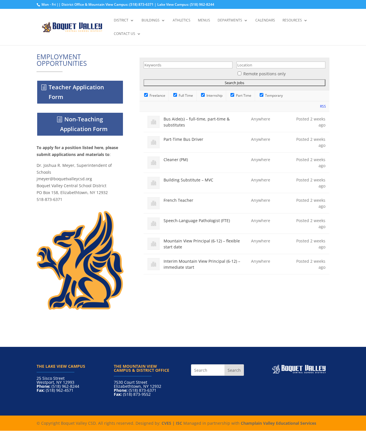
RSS (323, 106)
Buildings (151, 20)
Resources (292, 20)
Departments (230, 20)
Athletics (181, 20)
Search (234, 370)
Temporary (273, 95)
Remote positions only (264, 73)
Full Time (185, 95)
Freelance (157, 95)
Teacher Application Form (76, 92)
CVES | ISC (172, 423)
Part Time (243, 95)
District (121, 20)
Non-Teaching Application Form (84, 124)
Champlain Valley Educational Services (278, 423)
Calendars (265, 20)
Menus (204, 20)
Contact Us (124, 34)
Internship (214, 95)
